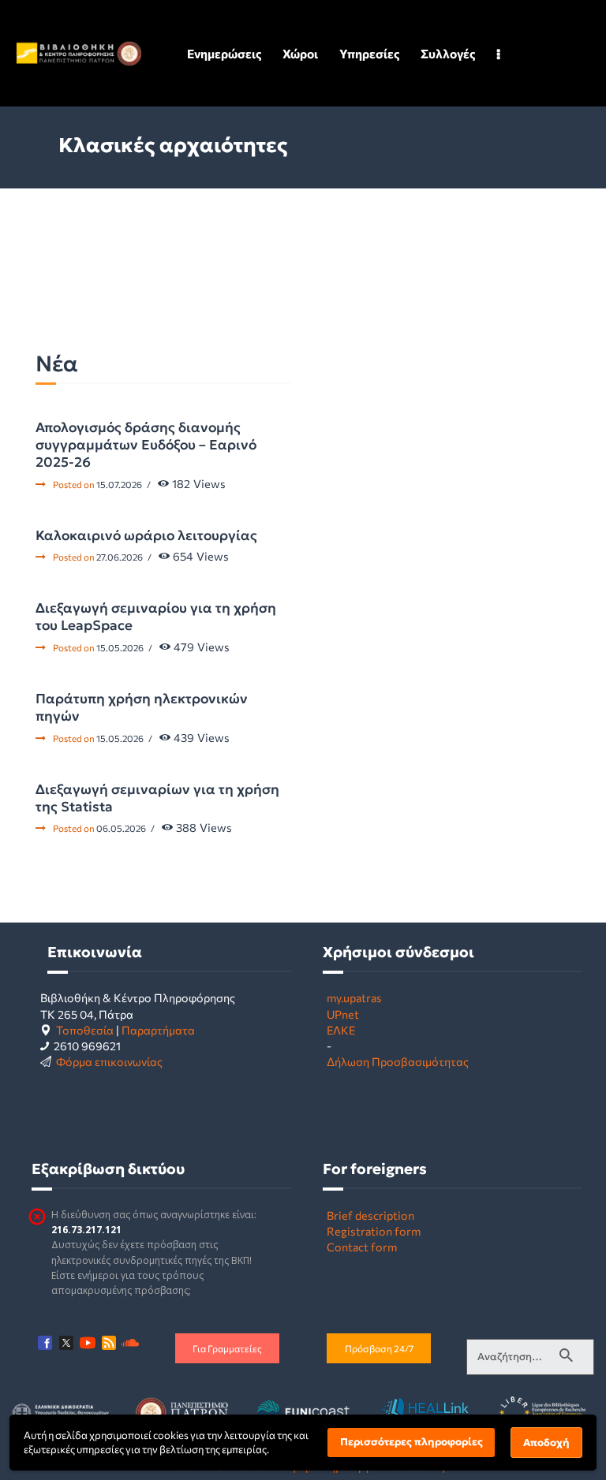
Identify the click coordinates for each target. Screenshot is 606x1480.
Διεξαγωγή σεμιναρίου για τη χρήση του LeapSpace (156, 616)
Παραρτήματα (158, 1030)
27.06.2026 (119, 556)
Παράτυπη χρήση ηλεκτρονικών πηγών (142, 707)
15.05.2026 (120, 647)
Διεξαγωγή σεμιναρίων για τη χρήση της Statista (157, 798)
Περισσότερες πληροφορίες (411, 1441)
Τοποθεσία (85, 1030)
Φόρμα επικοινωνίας (109, 1061)
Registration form (374, 1231)
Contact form (362, 1247)
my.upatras (354, 997)
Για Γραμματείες (227, 1348)
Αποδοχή (546, 1442)
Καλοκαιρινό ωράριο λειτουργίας (146, 535)
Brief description (370, 1215)
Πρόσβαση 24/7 (379, 1348)
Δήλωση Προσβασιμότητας (398, 1061)
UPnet (343, 1014)
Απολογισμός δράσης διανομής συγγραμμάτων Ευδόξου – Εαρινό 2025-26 (146, 445)
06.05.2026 (121, 827)
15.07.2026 (119, 484)
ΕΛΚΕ (341, 1030)
